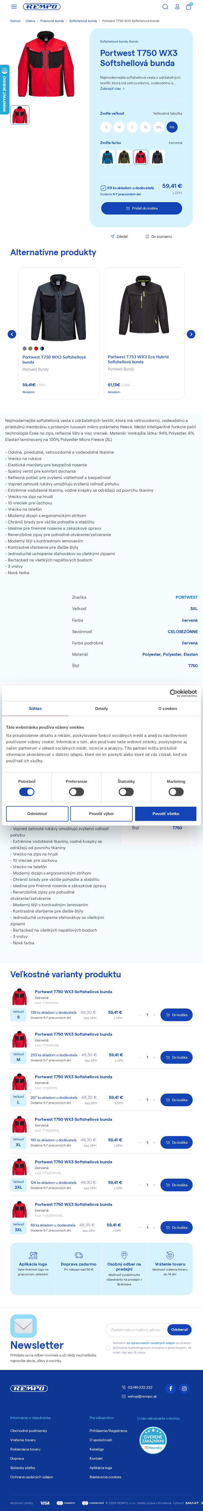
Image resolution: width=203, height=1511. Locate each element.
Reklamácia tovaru (25, 1449)
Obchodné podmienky (28, 1431)
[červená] (140, 157)
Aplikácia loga (101, 1468)
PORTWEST (187, 597)
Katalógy (97, 1449)
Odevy (30, 20)
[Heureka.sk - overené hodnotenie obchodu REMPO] (153, 1440)
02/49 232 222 (140, 1387)
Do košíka (179, 1015)
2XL (159, 127)
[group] (58, 333)
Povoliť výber (101, 813)
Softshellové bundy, (114, 41)
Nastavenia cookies (105, 1477)
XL (145, 127)
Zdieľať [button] (122, 236)
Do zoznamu (161, 236)
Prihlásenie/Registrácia (108, 1431)
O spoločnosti (101, 1440)
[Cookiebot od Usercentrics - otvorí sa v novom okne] (174, 693)
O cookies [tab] (167, 708)
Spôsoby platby (22, 1468)
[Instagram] (184, 1388)
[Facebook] (170, 1388)
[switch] (76, 792)
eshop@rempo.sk (142, 1396)
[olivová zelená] (124, 157)
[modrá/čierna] (107, 157)
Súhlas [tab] (35, 708)
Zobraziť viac (110, 88)
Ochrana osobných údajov (31, 1477)
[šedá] (157, 157)
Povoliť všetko (166, 813)
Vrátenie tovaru (23, 1440)
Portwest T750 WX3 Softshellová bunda (54, 359)
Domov (15, 20)
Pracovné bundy (52, 20)
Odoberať (179, 1329)
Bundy (133, 41)
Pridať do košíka (145, 208)
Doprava (17, 1458)
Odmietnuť (37, 813)
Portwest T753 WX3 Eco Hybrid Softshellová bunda (138, 359)
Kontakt (96, 1458)
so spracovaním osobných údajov (151, 1343)
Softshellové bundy (83, 20)
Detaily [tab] (101, 708)
